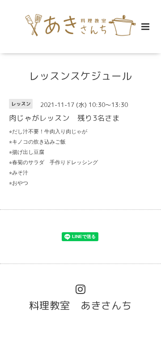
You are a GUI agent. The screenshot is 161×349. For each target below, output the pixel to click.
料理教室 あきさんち (80, 305)
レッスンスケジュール (80, 76)
